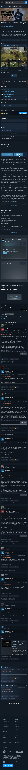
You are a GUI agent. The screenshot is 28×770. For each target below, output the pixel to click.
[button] (3, 6)
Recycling (17, 729)
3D (22, 40)
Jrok (5, 604)
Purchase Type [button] (13, 305)
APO (5, 506)
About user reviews (4, 289)
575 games (6, 435)
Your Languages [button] (8, 314)
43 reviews (6, 508)
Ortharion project (10, 25)
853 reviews (6, 628)
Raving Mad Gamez (8, 434)
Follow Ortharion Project (12, 249)
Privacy (4, 737)
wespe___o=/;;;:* (8, 324)
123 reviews (13, 605)
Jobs (16, 724)
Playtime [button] (12, 307)
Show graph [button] (22, 310)
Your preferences (13, 289)
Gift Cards (5, 731)
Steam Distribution (7, 729)
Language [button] (22, 305)
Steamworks (6, 726)
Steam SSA (5, 724)
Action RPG (8, 40)
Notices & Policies (7, 742)
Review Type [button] (4, 305)
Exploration (16, 40)
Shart (5, 547)
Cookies (4, 744)
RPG (3, 40)
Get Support (17, 742)
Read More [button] (23, 353)
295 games (6, 605)
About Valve (17, 721)
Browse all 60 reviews (14, 703)
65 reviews (6, 368)
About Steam (6, 721)
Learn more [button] (23, 113)
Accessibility (6, 740)
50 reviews (12, 394)
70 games (6, 394)
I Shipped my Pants (9, 366)
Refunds (5, 747)
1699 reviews (13, 435)
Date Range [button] (4, 307)
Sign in (2, 70)
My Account (17, 744)
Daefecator (6, 393)
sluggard (6, 466)
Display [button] (18, 307)
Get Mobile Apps (8, 765)
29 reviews (6, 549)
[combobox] (15, 2)
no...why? (21, 522)
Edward (6, 574)
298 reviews (6, 326)
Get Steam (17, 737)
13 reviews (13, 467)
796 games (6, 467)
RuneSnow (6, 626)
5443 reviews (7, 575)
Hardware (17, 726)
